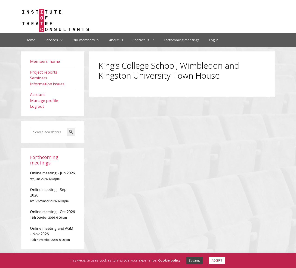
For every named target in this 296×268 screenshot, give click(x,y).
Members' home (45, 61)
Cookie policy (169, 260)
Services (51, 40)
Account (37, 94)
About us (116, 40)
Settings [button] (194, 260)
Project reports (43, 72)
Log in (213, 40)
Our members (83, 40)
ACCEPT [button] (217, 260)
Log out (37, 106)
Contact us (141, 40)
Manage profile (44, 100)
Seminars (38, 77)
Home (30, 40)
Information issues (47, 83)
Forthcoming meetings (182, 40)
